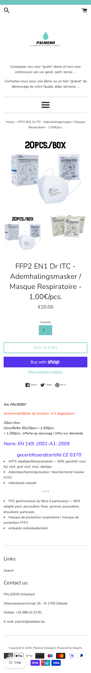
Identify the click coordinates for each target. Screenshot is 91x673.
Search (9, 570)
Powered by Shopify (69, 648)
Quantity (45, 322)
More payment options (45, 372)
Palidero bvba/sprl (44, 648)
